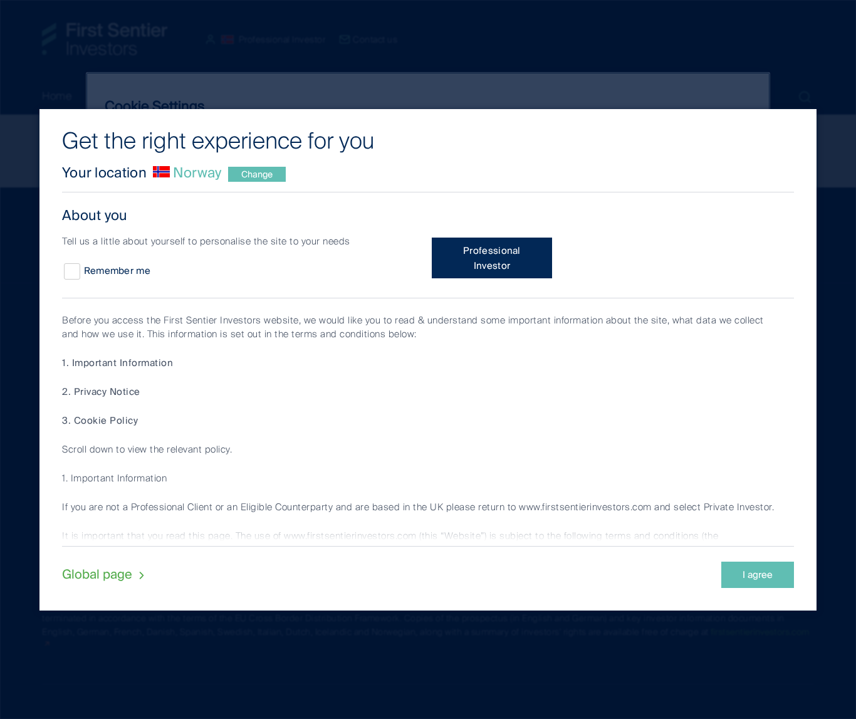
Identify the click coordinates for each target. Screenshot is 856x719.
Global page (98, 574)
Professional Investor (492, 258)
